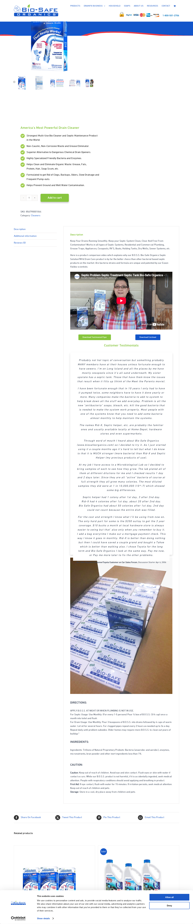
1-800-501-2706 (171, 15)
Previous (14, 82)
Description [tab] (20, 229)
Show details (43, 918)
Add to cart (55, 197)
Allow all (169, 897)
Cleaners (35, 215)
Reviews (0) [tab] (20, 243)
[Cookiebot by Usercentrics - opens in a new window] (18, 918)
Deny (169, 905)
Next (92, 82)
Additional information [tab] (25, 236)
